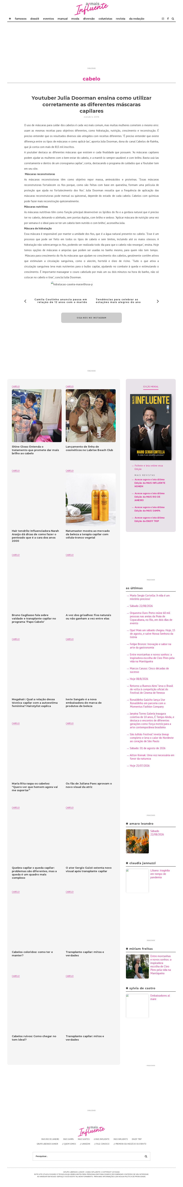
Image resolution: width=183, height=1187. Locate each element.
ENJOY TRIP (137, 1139)
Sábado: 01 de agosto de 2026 (147, 748)
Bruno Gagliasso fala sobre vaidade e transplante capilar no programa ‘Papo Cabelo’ (34, 618)
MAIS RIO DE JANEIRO (50, 1139)
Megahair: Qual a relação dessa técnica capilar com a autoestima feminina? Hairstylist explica (35, 703)
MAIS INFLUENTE (121, 1139)
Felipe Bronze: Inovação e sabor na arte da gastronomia (150, 645)
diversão (89, 18)
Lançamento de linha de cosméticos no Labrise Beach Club (89, 448)
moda (75, 18)
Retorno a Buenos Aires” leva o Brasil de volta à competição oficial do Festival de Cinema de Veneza (151, 689)
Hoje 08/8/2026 (139, 679)
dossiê (34, 18)
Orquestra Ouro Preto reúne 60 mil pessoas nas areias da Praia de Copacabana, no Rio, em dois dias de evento (151, 618)
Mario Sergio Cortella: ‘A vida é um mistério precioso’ (150, 597)
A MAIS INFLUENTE (102, 1139)
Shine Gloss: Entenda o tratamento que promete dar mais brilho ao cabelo (35, 450)
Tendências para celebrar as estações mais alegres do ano (118, 301)
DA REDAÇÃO (136, 18)
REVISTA (120, 18)
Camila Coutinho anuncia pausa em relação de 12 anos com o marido (60, 301)
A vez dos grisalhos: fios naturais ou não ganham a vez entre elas (88, 617)
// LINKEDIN (85, 1144)
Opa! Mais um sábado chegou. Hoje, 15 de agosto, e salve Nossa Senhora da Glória (152, 633)
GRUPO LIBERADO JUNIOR (47, 1144)
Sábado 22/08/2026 (141, 606)
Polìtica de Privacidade (135, 1176)
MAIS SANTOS (84, 1139)
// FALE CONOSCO (102, 1144)
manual (62, 18)
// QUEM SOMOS (69, 1144)
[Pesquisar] (173, 19)
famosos (20, 18)
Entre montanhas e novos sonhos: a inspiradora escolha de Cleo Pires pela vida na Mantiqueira (152, 658)
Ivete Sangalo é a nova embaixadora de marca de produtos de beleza (84, 703)
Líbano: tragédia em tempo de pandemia (160, 874)
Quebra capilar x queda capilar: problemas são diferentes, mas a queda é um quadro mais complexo (34, 872)
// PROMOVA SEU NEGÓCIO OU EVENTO (130, 1144)
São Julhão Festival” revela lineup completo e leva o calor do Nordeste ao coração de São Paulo (152, 738)
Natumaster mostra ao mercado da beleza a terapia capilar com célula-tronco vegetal (88, 534)
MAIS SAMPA (68, 1139)
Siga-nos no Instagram (91, 317)
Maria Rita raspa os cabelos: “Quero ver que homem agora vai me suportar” (35, 787)
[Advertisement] (91, 46)
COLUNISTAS (105, 18)
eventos (48, 18)
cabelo (70, 386)
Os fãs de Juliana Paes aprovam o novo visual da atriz (89, 785)
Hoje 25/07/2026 (140, 765)
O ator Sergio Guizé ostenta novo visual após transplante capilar (89, 869)
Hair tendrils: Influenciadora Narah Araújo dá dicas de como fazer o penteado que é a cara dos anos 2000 (35, 536)
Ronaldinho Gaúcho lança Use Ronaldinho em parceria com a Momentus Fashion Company (147, 703)
